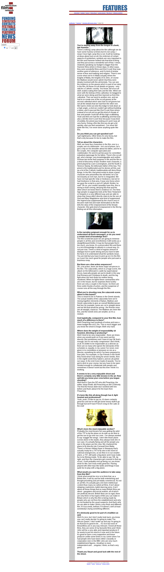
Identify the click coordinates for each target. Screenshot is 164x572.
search (89, 563)
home (93, 563)
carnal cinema (102, 12)
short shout (94, 12)
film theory (109, 12)
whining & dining (117, 12)
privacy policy (105, 563)
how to (87, 12)
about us (98, 563)
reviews (83, 12)
